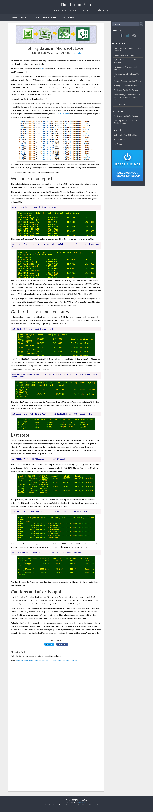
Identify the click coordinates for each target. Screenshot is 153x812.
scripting (19, 660)
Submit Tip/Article (51, 17)
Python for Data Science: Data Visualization (126, 61)
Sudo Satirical (119, 139)
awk (25, 660)
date (45, 660)
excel (29, 660)
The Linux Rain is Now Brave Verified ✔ (128, 75)
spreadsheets (37, 660)
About (24, 17)
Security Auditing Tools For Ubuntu (127, 81)
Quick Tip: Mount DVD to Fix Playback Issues (125, 121)
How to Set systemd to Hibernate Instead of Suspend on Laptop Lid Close (127, 97)
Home (14, 17)
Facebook (62, 644)
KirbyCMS (82, 802)
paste (67, 660)
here (41, 68)
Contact (34, 17)
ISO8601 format (62, 113)
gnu (63, 660)
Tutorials (76, 53)
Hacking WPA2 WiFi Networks (126, 85)
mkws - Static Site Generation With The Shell (127, 49)
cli (48, 660)
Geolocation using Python (124, 55)
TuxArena (118, 144)
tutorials (73, 660)
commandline (55, 660)
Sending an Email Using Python (126, 90)
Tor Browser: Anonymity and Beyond (125, 68)
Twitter (49, 644)
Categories (68, 17)
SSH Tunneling (119, 104)
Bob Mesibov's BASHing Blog (125, 135)
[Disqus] (56, 696)
